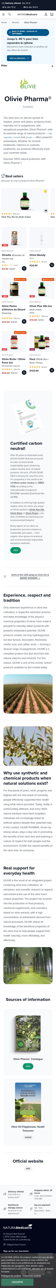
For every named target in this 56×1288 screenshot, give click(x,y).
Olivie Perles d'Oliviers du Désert (13, 309)
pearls (29, 137)
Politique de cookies (11, 1275)
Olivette (13, 256)
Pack (32, 349)
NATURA (27, 14)
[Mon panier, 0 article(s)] (51, 14)
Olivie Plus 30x (36, 509)
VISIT (28, 1168)
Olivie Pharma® (7, 251)
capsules (7, 137)
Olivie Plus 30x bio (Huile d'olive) (16, 217)
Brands (15, 22)
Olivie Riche (16, 513)
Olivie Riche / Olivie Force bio (13, 360)
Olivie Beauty (37, 255)
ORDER (28, 1137)
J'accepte (17, 1282)
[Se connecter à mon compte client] (46, 14)
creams (16, 137)
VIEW (15, 550)
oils (50, 133)
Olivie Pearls (32, 513)
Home (4, 22)
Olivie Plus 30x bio (41, 307)
